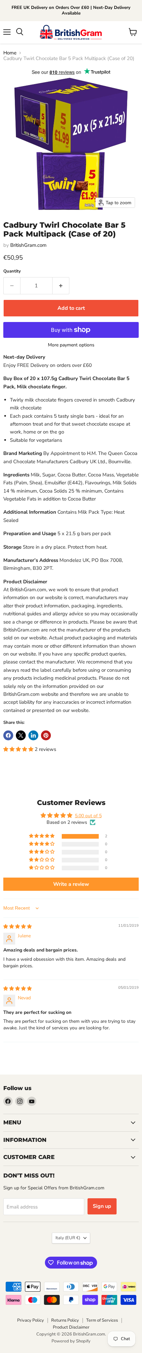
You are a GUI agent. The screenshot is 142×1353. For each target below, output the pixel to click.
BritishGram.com (28, 245)
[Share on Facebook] (8, 735)
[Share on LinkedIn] (33, 735)
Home (10, 53)
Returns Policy (65, 1320)
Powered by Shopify (71, 1341)
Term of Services (102, 1320)
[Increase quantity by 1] (61, 285)
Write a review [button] (71, 884)
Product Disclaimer (71, 1327)
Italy (67, 1238)
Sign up (102, 1206)
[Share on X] (21, 735)
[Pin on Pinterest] (46, 735)
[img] (17, 926)
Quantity (12, 271)
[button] (19, 749)
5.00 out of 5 (88, 816)
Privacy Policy (30, 1320)
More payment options (71, 345)
